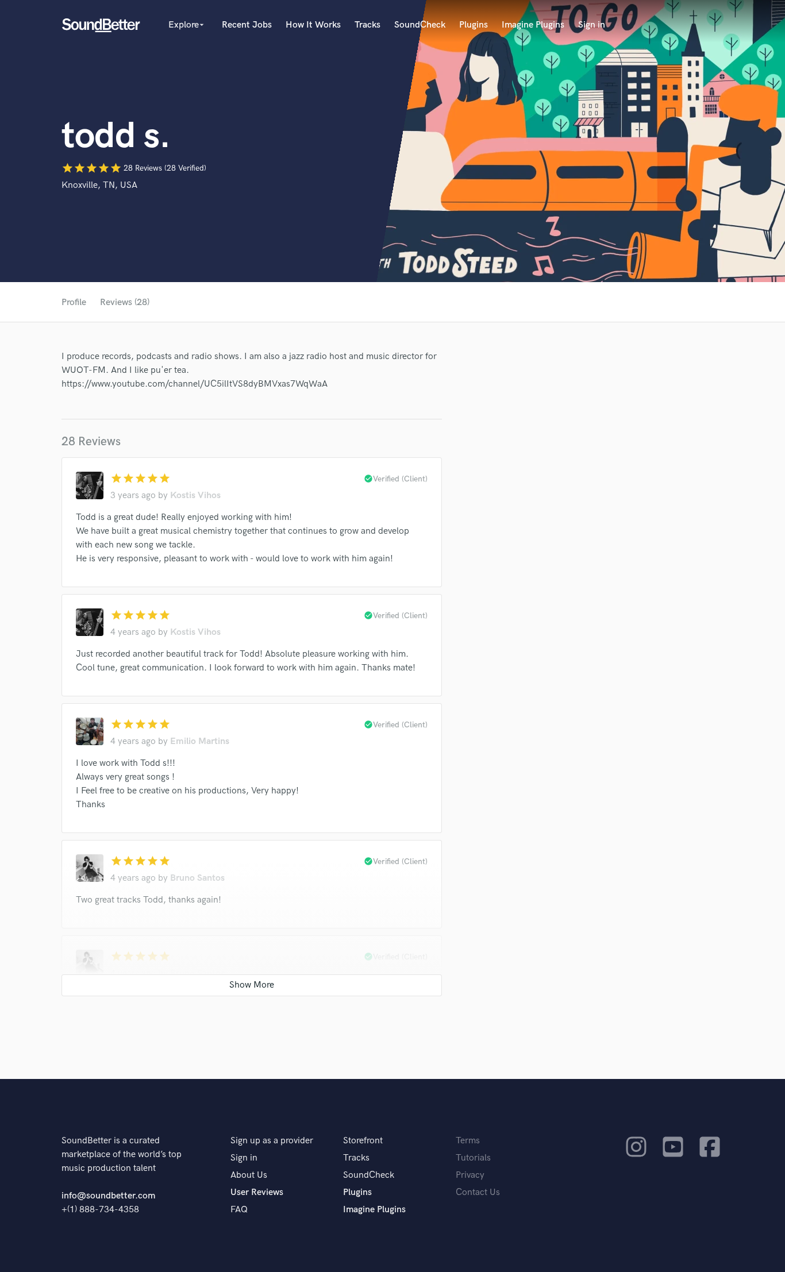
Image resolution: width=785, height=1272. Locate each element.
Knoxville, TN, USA (99, 185)
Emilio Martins (199, 741)
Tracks (367, 25)
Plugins (473, 25)
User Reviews (256, 1192)
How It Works (313, 25)
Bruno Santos (197, 878)
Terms (468, 1140)
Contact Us (478, 1192)
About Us (248, 1175)
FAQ (239, 1209)
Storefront (363, 1140)
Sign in (591, 25)
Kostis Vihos (195, 495)
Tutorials (473, 1157)
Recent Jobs (247, 25)
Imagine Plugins (533, 25)
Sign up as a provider (271, 1140)
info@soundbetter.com (108, 1195)
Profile (73, 302)
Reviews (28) (124, 302)
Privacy (470, 1175)
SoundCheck (419, 25)
